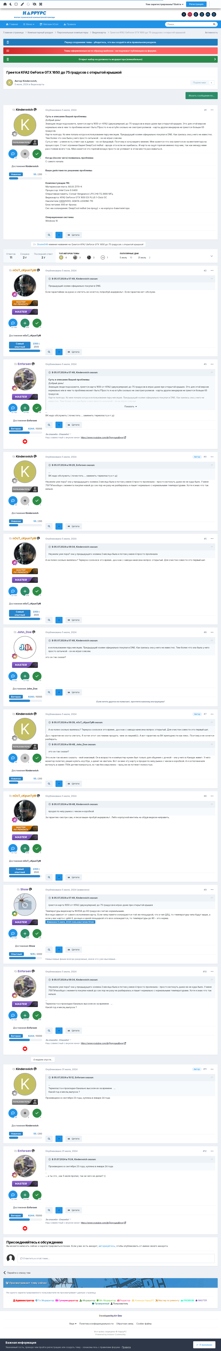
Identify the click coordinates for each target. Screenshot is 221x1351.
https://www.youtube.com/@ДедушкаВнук (102, 437)
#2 (205, 270)
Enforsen (81, 465)
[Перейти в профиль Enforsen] (75, 257)
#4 (205, 456)
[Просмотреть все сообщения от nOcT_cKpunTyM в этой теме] (49, 352)
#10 (205, 971)
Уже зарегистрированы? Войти (164, 4)
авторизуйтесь (107, 1246)
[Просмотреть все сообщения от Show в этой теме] (49, 949)
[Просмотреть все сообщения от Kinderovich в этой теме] (49, 235)
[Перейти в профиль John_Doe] (103, 257)
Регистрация (196, 4)
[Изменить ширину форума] (40, 4)
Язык (72, 1323)
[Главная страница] (5, 4)
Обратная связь (125, 1323)
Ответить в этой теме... (36, 1258)
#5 (205, 538)
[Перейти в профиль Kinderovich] (9, 82)
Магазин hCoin (50, 24)
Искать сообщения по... (202, 95)
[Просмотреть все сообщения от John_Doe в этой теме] (49, 692)
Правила (71, 24)
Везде (204, 24)
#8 (205, 796)
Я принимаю (205, 1344)
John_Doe (81, 744)
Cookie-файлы (144, 1323)
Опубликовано (61, 110)
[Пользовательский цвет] (22, 4)
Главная (13, 24)
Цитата (75, 235)
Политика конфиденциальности (96, 1323)
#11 (205, 1069)
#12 (205, 1151)
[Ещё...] (212, 110)
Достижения (25, 166)
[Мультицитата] (59, 235)
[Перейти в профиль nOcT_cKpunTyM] (89, 257)
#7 (205, 714)
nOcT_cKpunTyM (85, 722)
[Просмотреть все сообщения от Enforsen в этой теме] (49, 425)
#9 (205, 889)
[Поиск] (214, 24)
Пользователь (120, 1303)
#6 (205, 632)
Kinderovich (30, 80)
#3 (205, 364)
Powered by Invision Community (110, 1334)
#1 (205, 110)
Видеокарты (37, 84)
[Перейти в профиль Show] (25, 904)
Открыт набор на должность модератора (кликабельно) (110, 59)
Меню (29, 24)
